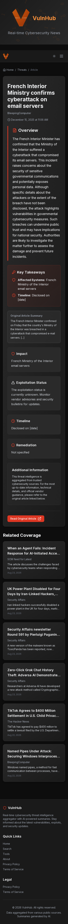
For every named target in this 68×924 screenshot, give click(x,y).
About (6, 859)
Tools (6, 853)
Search (7, 848)
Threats (22, 69)
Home (6, 843)
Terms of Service (13, 869)
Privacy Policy (11, 864)
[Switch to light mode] (54, 56)
